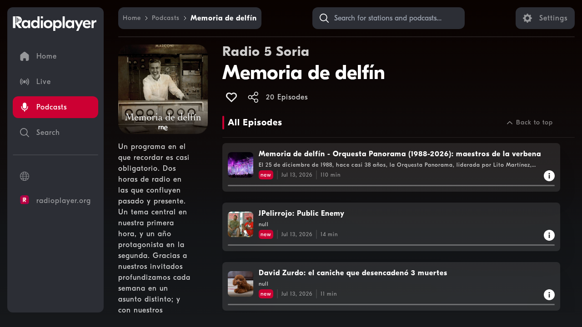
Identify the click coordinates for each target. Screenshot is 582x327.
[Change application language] (55, 176)
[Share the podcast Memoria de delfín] (253, 97)
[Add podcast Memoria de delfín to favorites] (231, 97)
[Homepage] (54, 23)
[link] (132, 18)
